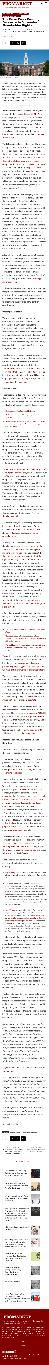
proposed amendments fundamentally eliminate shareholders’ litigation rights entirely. (23, 603)
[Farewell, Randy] (35, 1284)
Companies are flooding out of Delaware (20, 411)
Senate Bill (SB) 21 (32, 114)
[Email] (23, 43)
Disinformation (15, 1132)
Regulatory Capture (11, 16)
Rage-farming (10, 872)
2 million (10, 456)
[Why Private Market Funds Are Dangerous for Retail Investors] (35, 1199)
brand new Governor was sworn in (21, 849)
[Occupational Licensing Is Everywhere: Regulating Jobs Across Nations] (35, 1173)
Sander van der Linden (32, 32)
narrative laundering (18, 830)
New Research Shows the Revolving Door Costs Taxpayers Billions (13, 1151)
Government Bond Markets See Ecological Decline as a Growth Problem (16, 1257)
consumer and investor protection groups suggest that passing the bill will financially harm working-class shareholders (23, 666)
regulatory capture (30, 1132)
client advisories (29, 789)
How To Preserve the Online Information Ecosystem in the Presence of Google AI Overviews (17, 1297)
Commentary (8, 14)
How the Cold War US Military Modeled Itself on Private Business (16, 1185)
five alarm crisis (12, 878)
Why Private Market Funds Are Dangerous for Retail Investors (17, 1198)
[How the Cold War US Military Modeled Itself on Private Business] (35, 1186)
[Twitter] (17, 43)
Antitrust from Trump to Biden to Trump (36, 1150)
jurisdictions (24, 382)
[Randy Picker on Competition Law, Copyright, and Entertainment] (35, 1270)
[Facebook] (12, 43)
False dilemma (10, 910)
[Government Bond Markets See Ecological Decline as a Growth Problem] (35, 1256)
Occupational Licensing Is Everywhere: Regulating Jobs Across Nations (16, 1173)
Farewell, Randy (12, 1281)
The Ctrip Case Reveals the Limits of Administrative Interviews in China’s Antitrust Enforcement (17, 1243)
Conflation (9, 883)
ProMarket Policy (8, 1337)
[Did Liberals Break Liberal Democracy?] (35, 1230)
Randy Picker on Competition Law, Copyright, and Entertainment (13, 1270)
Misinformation (21, 14)
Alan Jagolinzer (13, 29)
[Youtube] (37, 1354)
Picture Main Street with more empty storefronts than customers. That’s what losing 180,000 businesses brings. (25, 647)
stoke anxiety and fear (21, 769)
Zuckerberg (11, 823)
